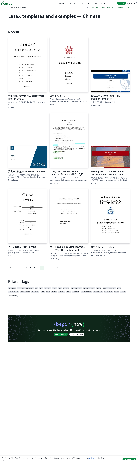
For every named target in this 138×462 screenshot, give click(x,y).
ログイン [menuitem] (132, 3)
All (93, 7)
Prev (20, 268)
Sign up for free (60, 334)
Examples (110, 7)
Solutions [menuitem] (72, 3)
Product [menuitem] (62, 3)
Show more (13, 295)
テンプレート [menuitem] (84, 3)
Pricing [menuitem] (95, 3)
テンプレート (100, 7)
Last (76, 268)
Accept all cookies (129, 459)
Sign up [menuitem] (121, 3)
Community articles (123, 7)
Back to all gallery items (17, 7)
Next (68, 268)
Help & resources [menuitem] (107, 3)
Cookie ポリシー (93, 458)
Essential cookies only (114, 459)
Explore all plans (77, 334)
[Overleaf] (7, 3)
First (12, 268)
